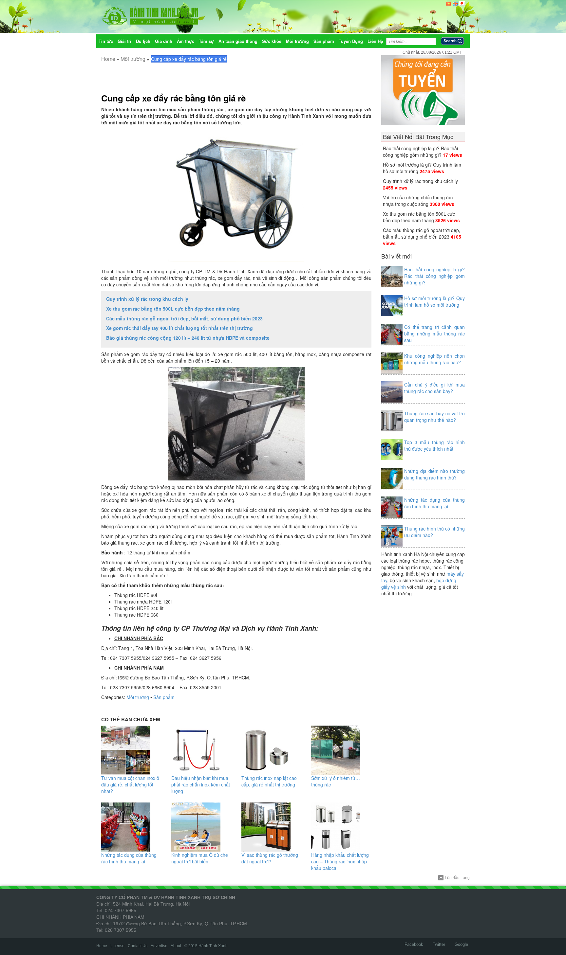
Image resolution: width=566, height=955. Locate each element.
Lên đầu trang (457, 877)
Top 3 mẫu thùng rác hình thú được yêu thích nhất (434, 445)
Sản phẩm (164, 697)
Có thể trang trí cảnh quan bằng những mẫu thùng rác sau (434, 333)
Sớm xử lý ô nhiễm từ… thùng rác (335, 781)
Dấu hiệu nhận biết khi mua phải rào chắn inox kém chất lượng (200, 784)
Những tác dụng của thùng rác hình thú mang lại (129, 858)
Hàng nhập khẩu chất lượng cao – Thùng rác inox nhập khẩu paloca (340, 861)
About (176, 946)
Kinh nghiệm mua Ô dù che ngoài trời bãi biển (199, 858)
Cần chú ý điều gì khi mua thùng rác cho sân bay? (434, 387)
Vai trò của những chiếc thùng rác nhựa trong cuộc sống (418, 200)
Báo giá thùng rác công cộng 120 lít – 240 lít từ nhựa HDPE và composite (188, 337)
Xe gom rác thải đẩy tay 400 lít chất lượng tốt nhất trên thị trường (179, 328)
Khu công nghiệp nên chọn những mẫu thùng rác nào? (434, 359)
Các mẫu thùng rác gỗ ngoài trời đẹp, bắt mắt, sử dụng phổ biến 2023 (184, 318)
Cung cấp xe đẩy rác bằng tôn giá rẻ (173, 98)
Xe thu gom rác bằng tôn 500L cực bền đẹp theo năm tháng (173, 308)
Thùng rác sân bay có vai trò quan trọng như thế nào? (434, 416)
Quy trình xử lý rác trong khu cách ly (147, 299)
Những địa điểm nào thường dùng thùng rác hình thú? (434, 474)
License (117, 946)
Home (108, 59)
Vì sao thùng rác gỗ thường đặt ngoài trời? (269, 858)
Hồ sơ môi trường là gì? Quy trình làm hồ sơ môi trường (434, 301)
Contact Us (137, 946)
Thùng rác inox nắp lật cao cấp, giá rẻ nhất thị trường (269, 781)
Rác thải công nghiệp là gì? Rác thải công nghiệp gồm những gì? (420, 151)
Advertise (159, 946)
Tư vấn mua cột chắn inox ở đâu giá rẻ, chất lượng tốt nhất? (130, 784)
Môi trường (133, 59)
